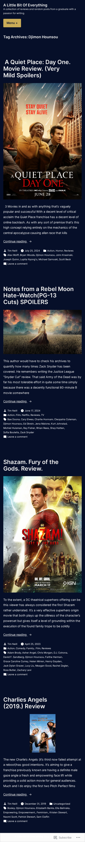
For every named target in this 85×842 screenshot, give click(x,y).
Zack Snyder (27, 432)
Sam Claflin (43, 816)
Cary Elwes (27, 419)
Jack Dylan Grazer (13, 665)
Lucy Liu (29, 665)
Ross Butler (9, 670)
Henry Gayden (53, 661)
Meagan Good (43, 665)
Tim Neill (12, 250)
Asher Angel (29, 652)
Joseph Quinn (11, 259)
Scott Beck (65, 259)
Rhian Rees (42, 428)
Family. (30, 648)
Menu (14, 23)
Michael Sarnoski (48, 259)
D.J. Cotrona (60, 652)
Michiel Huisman (12, 428)
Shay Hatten (57, 428)
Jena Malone (42, 423)
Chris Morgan (44, 652)
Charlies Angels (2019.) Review (25, 703)
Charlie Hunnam (44, 419)
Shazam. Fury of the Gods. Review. (31, 465)
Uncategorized (61, 803)
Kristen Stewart (58, 812)
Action (50, 250)
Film (18, 415)
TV (42, 415)
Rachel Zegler (60, 665)
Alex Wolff (13, 255)
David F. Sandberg (13, 657)
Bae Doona (13, 419)
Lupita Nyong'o (28, 259)
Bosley (11, 808)
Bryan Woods (27, 255)
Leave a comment (17, 264)
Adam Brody (14, 652)
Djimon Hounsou (45, 255)
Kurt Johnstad (59, 423)
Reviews (68, 250)
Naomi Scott (10, 816)
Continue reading (15, 241)
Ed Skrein (28, 423)
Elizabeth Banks (45, 808)
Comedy (20, 648)
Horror (59, 250)
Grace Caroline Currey (15, 661)
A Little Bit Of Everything (25, 5)
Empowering (10, 812)
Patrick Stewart (26, 816)
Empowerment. (27, 812)
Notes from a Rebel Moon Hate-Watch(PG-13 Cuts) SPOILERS (38, 295)
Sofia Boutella (11, 432)
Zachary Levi (24, 670)
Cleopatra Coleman (65, 419)
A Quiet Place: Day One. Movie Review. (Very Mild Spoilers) (37, 68)
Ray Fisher (29, 428)
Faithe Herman (53, 657)
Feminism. (42, 812)
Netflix (25, 415)
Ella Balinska (62, 808)
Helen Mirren (37, 661)
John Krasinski (64, 255)
